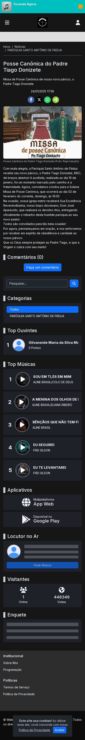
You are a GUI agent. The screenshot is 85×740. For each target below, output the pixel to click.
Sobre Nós (10, 663)
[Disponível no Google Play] (42, 519)
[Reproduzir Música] (22, 379)
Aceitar (59, 730)
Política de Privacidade (19, 694)
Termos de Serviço (16, 687)
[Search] (74, 283)
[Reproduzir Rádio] (80, 7)
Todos (14, 309)
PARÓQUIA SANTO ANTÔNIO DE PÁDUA (37, 316)
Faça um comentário (42, 267)
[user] (78, 22)
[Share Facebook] (31, 99)
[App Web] (42, 502)
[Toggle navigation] (7, 22)
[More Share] (55, 99)
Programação (12, 669)
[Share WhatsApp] (47, 99)
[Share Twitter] (39, 99)
